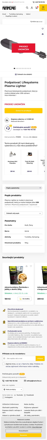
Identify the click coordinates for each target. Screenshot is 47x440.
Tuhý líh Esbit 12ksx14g (29, 162)
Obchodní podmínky (10, 407)
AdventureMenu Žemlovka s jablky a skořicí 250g (16, 288)
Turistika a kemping (16, 14)
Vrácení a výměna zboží (11, 415)
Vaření (28, 14)
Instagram (9, 397)
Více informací (37, 427)
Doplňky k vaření (11, 16)
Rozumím (23, 435)
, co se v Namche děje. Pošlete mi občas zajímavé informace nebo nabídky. (24, 365)
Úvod (4, 14)
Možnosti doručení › (18, 121)
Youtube (20, 395)
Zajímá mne (11, 364)
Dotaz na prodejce (23, 111)
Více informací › (10, 95)
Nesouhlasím (23, 431)
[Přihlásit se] (32, 7)
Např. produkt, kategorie (17, 19)
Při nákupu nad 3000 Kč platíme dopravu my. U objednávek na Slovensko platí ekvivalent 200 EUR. (25, 346)
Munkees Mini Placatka (12, 162)
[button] (27, 7)
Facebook (30, 395)
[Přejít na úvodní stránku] (9, 8)
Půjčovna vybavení (31, 407)
